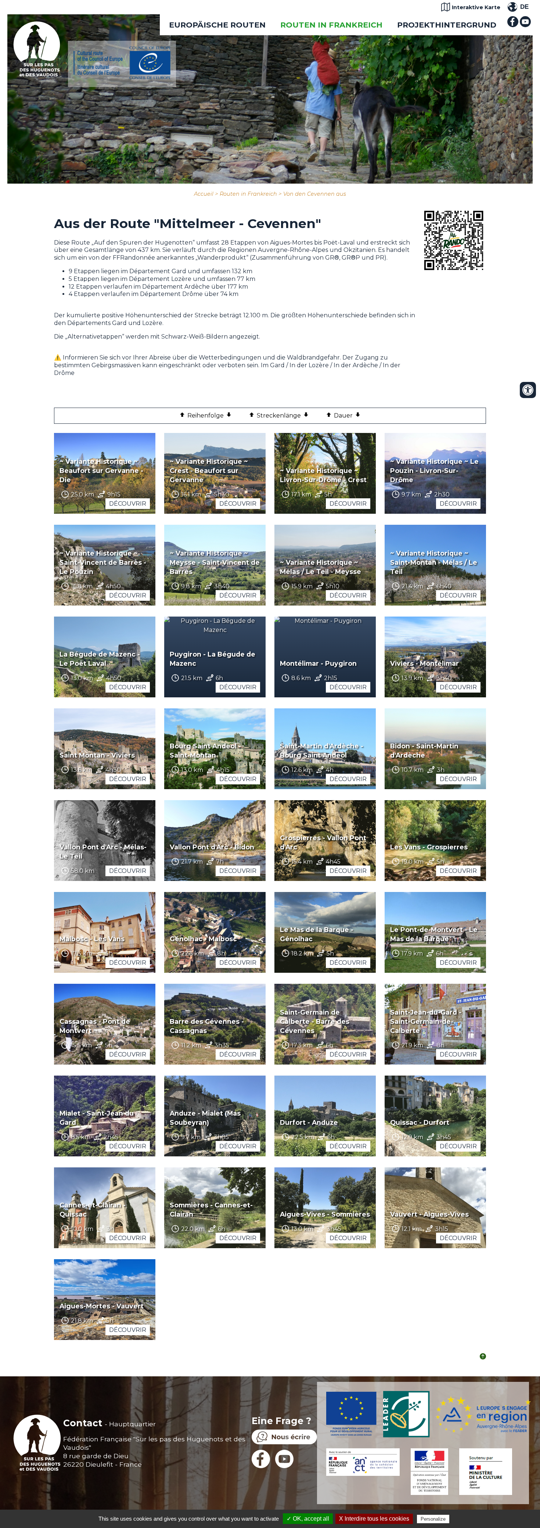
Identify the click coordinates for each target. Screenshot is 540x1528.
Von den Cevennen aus (314, 194)
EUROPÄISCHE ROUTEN (217, 24)
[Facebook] (512, 25)
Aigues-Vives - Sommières (325, 1214)
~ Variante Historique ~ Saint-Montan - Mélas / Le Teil (433, 562)
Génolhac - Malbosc (203, 939)
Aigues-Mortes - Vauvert (102, 1306)
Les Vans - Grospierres (429, 847)
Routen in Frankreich (331, 24)
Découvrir (127, 503)
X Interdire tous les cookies (374, 1519)
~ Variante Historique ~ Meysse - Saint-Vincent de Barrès (215, 562)
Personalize (433, 1519)
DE (524, 6)
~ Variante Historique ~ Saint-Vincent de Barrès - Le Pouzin (103, 562)
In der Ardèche (356, 365)
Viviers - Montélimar (424, 663)
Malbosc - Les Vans (92, 939)
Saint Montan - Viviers (97, 755)
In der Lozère (309, 365)
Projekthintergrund (446, 24)
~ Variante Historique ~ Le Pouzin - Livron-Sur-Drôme (434, 471)
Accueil (203, 194)
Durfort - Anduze (309, 1122)
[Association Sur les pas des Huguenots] (36, 74)
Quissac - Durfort (419, 1122)
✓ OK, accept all (308, 1519)
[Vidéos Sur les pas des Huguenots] (525, 25)
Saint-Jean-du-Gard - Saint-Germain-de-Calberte (425, 1021)
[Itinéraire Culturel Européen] (121, 77)
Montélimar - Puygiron (318, 663)
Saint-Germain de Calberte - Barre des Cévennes (314, 1021)
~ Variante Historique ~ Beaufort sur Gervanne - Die (101, 471)
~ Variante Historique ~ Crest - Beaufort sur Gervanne (209, 471)
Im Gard (273, 365)
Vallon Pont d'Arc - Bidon (212, 847)
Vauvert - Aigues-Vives (429, 1214)
